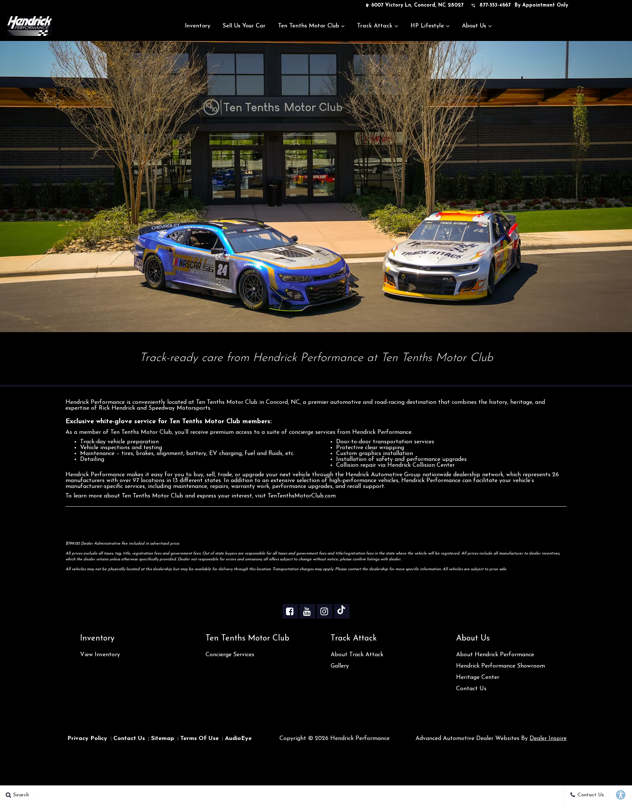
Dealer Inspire (548, 738)
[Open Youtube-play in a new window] (307, 611)
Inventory (197, 26)
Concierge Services (230, 655)
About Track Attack (357, 655)
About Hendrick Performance (495, 655)
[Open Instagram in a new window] (324, 611)
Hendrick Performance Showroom (500, 666)
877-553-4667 (495, 5)
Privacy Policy (87, 738)
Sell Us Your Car (244, 26)
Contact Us (471, 689)
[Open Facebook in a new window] (289, 611)
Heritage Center (477, 677)
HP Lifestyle (427, 26)
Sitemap (162, 738)
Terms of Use (199, 738)
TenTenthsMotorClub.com (302, 496)
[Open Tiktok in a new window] (341, 611)
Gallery (340, 666)
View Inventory (100, 655)
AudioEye (238, 738)
